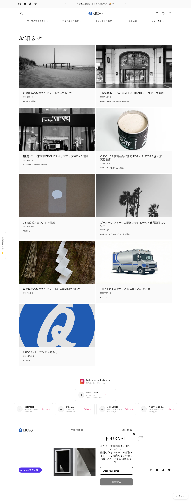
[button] (22, 13)
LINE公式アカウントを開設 (39, 222)
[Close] (134, 434)
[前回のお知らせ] (66, 3)
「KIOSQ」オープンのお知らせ (40, 352)
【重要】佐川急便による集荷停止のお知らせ (125, 289)
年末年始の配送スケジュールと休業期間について (51, 289)
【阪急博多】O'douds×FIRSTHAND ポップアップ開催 (132, 93)
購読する (116, 482)
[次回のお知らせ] (125, 3)
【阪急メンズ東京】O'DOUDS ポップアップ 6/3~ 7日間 (55, 156)
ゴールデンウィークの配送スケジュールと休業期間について (133, 224)
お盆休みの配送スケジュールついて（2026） (48, 93)
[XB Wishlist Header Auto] (163, 13)
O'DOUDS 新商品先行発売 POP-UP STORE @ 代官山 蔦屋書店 (132, 158)
